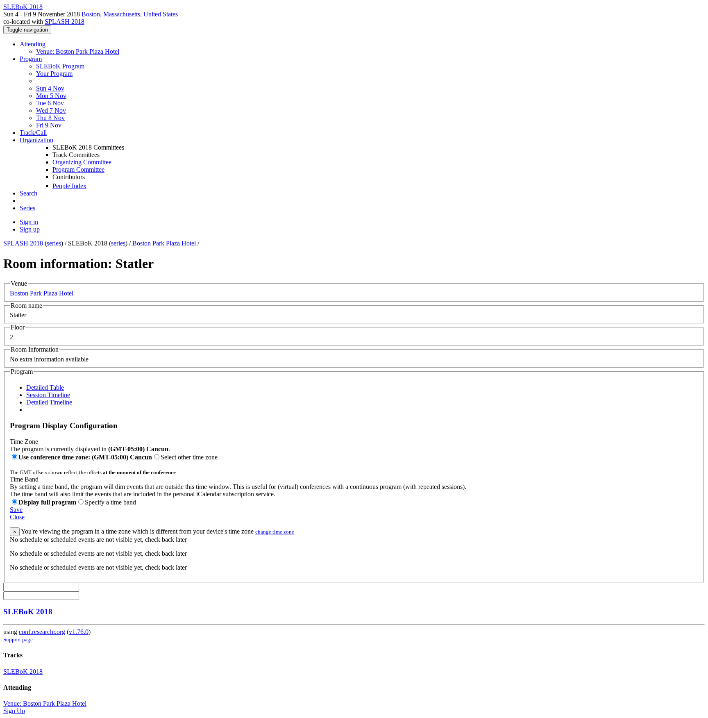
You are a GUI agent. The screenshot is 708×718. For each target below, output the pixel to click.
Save (16, 509)
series (54, 243)
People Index (69, 185)
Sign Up (14, 710)
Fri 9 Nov (48, 125)
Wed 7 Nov (51, 110)
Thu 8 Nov (50, 117)
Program (31, 58)
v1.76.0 (78, 631)
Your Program (54, 73)
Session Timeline (48, 394)
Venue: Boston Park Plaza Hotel (77, 51)
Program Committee (78, 169)
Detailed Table (45, 387)
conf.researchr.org (42, 631)
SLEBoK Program (60, 66)
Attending (32, 44)
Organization (36, 139)
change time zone (274, 532)
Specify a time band (110, 502)
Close (17, 517)
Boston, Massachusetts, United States (130, 14)
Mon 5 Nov (51, 95)
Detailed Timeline (49, 402)
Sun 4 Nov (50, 88)
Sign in (29, 221)
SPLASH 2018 (64, 21)
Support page (18, 639)
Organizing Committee (81, 162)
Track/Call (33, 132)
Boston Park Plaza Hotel (164, 243)
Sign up (30, 229)
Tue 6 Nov (50, 103)
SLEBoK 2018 (27, 611)
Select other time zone (189, 457)
